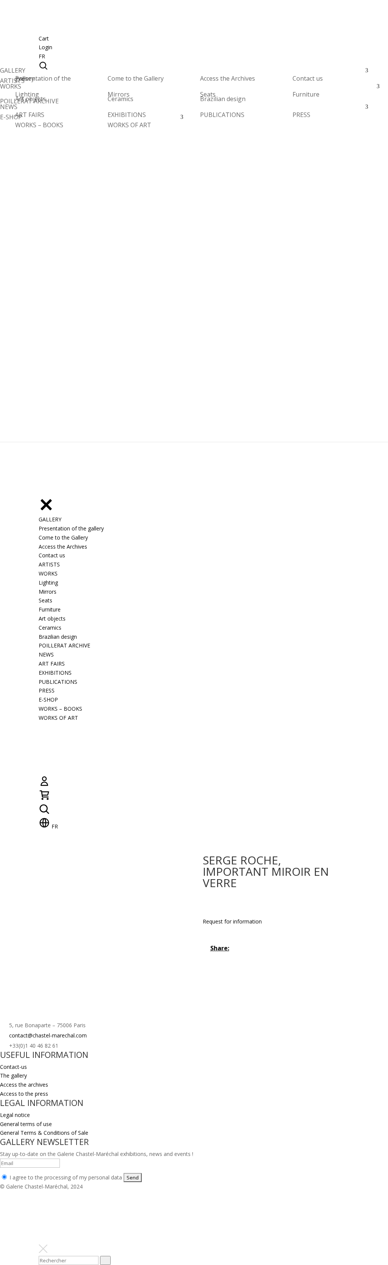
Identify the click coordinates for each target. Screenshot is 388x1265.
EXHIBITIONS (127, 114)
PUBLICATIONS (222, 114)
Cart (44, 38)
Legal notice (15, 1114)
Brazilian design (223, 99)
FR (42, 56)
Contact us (308, 78)
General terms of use (26, 1124)
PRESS (301, 114)
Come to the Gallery (136, 78)
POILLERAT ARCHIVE (29, 103)
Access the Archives (227, 78)
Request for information (232, 921)
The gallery (13, 1075)
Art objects (30, 99)
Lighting (27, 94)
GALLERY (12, 72)
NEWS (8, 109)
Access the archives (24, 1084)
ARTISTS (12, 83)
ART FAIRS (29, 114)
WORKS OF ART (129, 125)
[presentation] (105, 1260)
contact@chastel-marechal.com (48, 1035)
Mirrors (119, 94)
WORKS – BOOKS (39, 125)
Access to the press (24, 1093)
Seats (208, 94)
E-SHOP (11, 119)
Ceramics (120, 99)
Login (45, 47)
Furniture (306, 94)
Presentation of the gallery (43, 78)
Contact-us (13, 1066)
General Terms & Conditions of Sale (44, 1132)
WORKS (10, 88)
